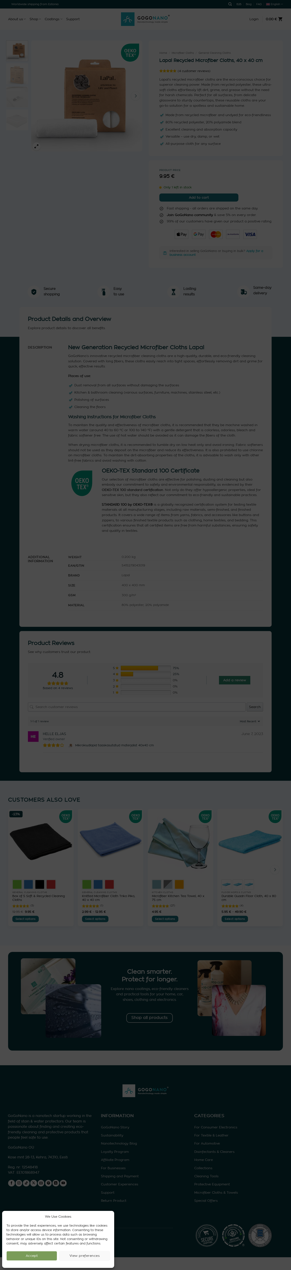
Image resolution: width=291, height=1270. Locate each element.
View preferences (84, 1256)
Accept (32, 1256)
